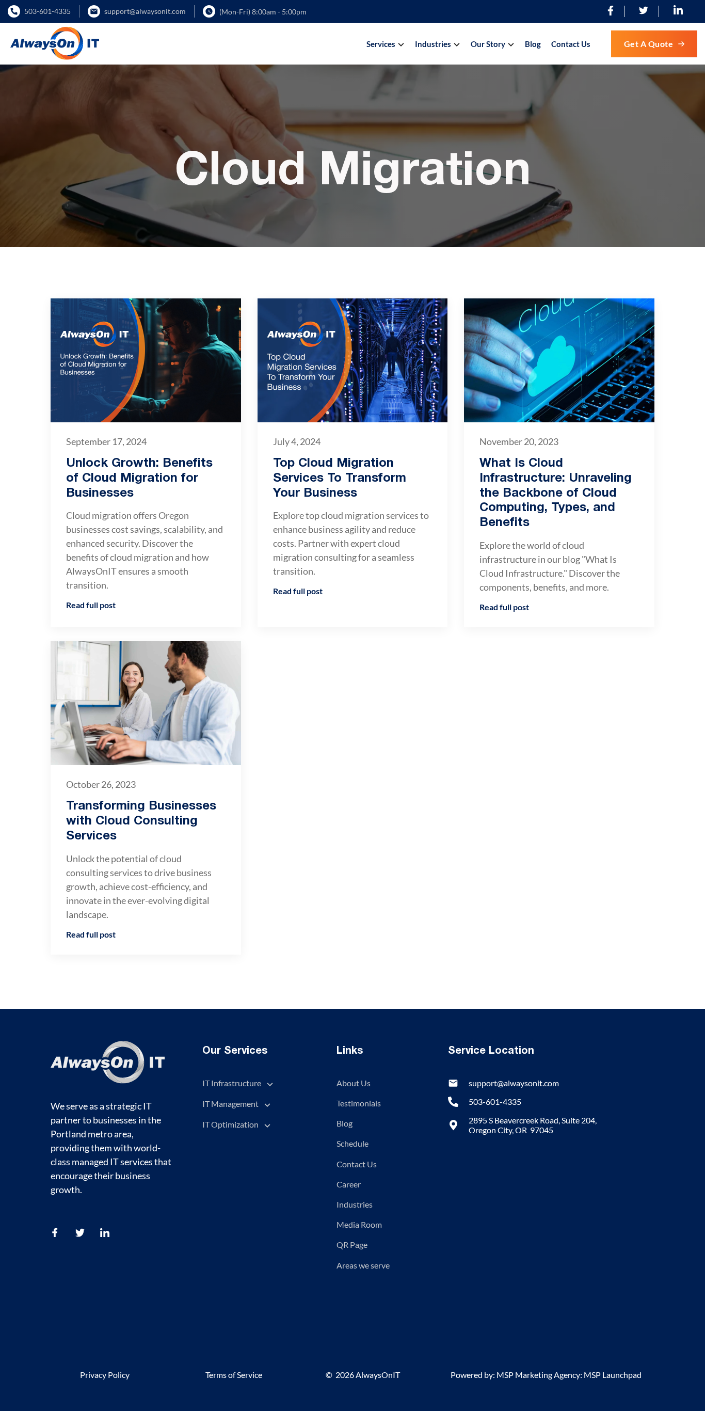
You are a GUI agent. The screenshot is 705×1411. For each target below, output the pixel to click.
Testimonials (359, 1103)
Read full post (91, 605)
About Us (354, 1083)
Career (349, 1184)
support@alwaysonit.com (145, 11)
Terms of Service (233, 1375)
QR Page (352, 1244)
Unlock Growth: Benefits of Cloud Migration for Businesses (139, 478)
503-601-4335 (47, 11)
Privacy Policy (105, 1375)
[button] (386, 44)
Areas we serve (363, 1265)
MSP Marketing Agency (538, 1375)
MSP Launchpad (613, 1375)
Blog (533, 44)
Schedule (352, 1143)
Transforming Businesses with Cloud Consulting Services (141, 821)
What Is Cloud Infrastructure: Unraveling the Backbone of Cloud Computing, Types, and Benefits (555, 493)
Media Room (359, 1224)
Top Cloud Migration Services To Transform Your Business (339, 478)
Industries (355, 1204)
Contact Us (570, 44)
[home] (55, 44)
